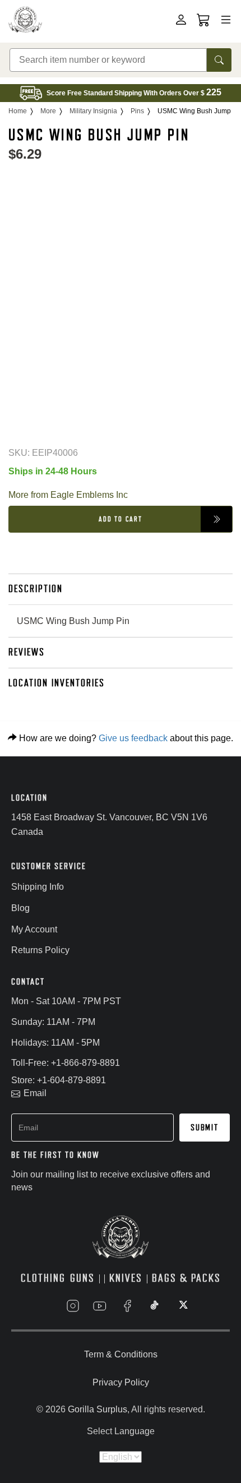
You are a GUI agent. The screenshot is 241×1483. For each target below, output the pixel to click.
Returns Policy (40, 950)
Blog (20, 908)
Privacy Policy (120, 1382)
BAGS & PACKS (186, 1278)
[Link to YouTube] (99, 1306)
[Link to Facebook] (127, 1306)
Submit (205, 1127)
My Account (34, 929)
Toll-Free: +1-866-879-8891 (65, 1063)
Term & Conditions (120, 1354)
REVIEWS (26, 652)
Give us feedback (133, 738)
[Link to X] (182, 1306)
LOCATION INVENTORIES (56, 683)
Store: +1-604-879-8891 (58, 1080)
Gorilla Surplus (97, 1409)
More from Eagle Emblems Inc (68, 495)
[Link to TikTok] (154, 1306)
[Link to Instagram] (73, 1306)
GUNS (82, 1278)
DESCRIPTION (35, 588)
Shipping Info (37, 886)
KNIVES (125, 1278)
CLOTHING (43, 1278)
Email (35, 1093)
